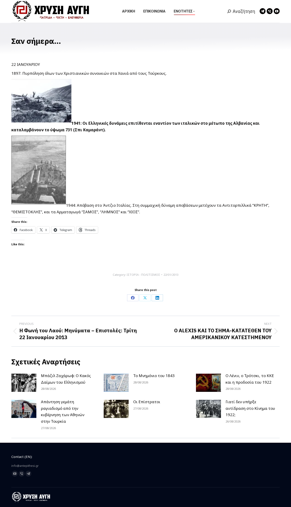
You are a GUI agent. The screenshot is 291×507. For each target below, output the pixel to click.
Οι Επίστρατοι (146, 401)
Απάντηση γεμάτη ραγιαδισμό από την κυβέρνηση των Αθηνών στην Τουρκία (62, 411)
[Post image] (23, 383)
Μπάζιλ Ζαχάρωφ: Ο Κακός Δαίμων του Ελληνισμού (66, 379)
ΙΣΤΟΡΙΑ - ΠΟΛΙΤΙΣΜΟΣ (143, 275)
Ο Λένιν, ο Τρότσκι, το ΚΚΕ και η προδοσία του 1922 (250, 379)
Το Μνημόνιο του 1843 (154, 375)
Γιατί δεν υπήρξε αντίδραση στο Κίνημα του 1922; (250, 408)
